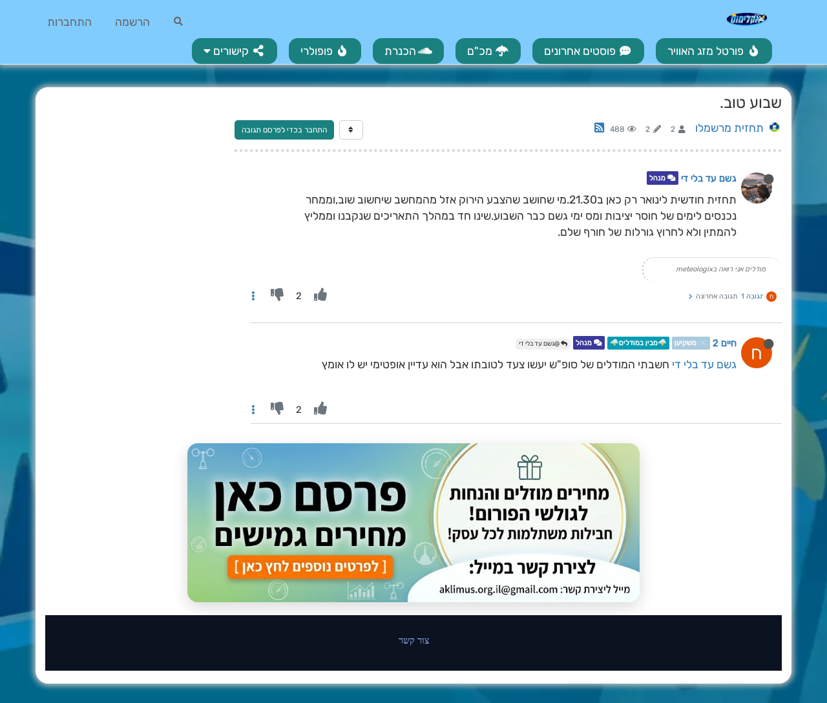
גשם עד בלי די (709, 178)
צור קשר (414, 640)
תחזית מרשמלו (729, 127)
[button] (234, 51)
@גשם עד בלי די (540, 344)
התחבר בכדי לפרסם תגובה (284, 129)
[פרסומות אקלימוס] (413, 522)
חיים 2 (725, 343)
